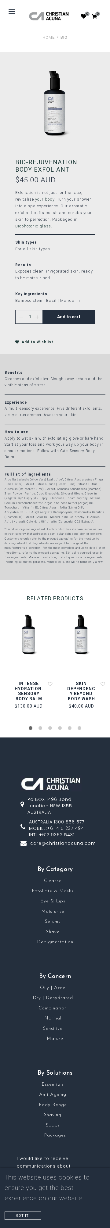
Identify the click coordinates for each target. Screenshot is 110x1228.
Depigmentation (55, 942)
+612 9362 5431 (57, 835)
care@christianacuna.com (63, 843)
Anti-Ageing (52, 1094)
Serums (53, 921)
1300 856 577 (69, 822)
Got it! (23, 1216)
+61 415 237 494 (65, 828)
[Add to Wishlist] (50, 683)
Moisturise (52, 911)
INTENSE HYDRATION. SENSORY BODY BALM (29, 691)
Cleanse (53, 881)
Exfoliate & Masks (53, 891)
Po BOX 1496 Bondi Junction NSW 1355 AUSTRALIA (50, 805)
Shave (53, 932)
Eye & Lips (52, 901)
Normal (52, 1018)
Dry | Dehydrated (53, 998)
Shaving (52, 1115)
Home (48, 37)
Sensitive (53, 1028)
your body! (45, 199)
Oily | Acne (52, 988)
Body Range (53, 1105)
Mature (55, 1039)
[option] (55, 103)
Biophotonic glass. (33, 226)
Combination (52, 1008)
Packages (55, 1135)
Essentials (53, 1084)
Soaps (53, 1125)
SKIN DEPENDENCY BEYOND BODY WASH (81, 691)
